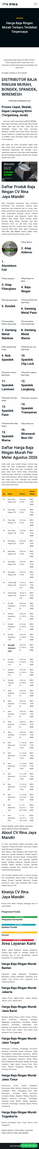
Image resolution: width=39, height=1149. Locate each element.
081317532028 (31, 121)
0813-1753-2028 (32, 501)
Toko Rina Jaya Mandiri (11, 232)
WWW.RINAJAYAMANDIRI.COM (19, 101)
